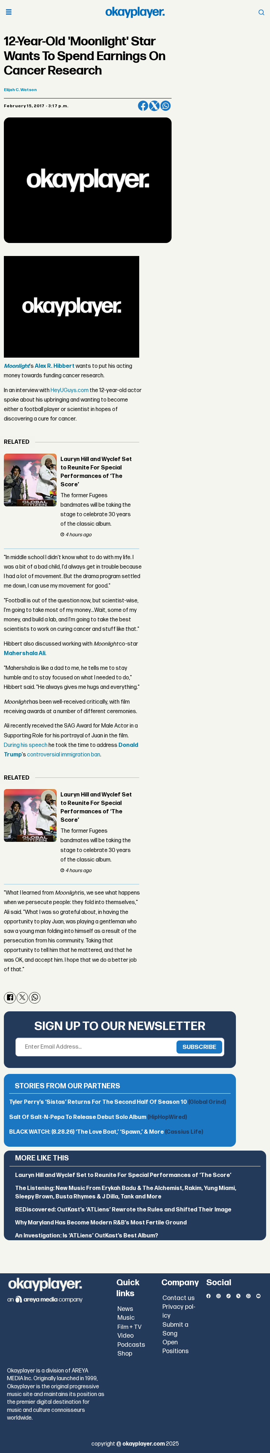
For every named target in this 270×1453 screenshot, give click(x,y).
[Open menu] (9, 12)
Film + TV (129, 1327)
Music (126, 1317)
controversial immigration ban (63, 754)
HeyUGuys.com (70, 390)
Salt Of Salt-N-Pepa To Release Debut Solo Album (98, 1117)
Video (125, 1335)
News (125, 1309)
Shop (124, 1353)
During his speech (25, 745)
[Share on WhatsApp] (165, 106)
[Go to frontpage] (135, 12)
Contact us (178, 1298)
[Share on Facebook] (143, 106)
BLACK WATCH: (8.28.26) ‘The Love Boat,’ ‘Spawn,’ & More (106, 1132)
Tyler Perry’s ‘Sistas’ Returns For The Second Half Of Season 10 (117, 1102)
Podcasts (131, 1345)
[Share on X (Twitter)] (154, 106)
